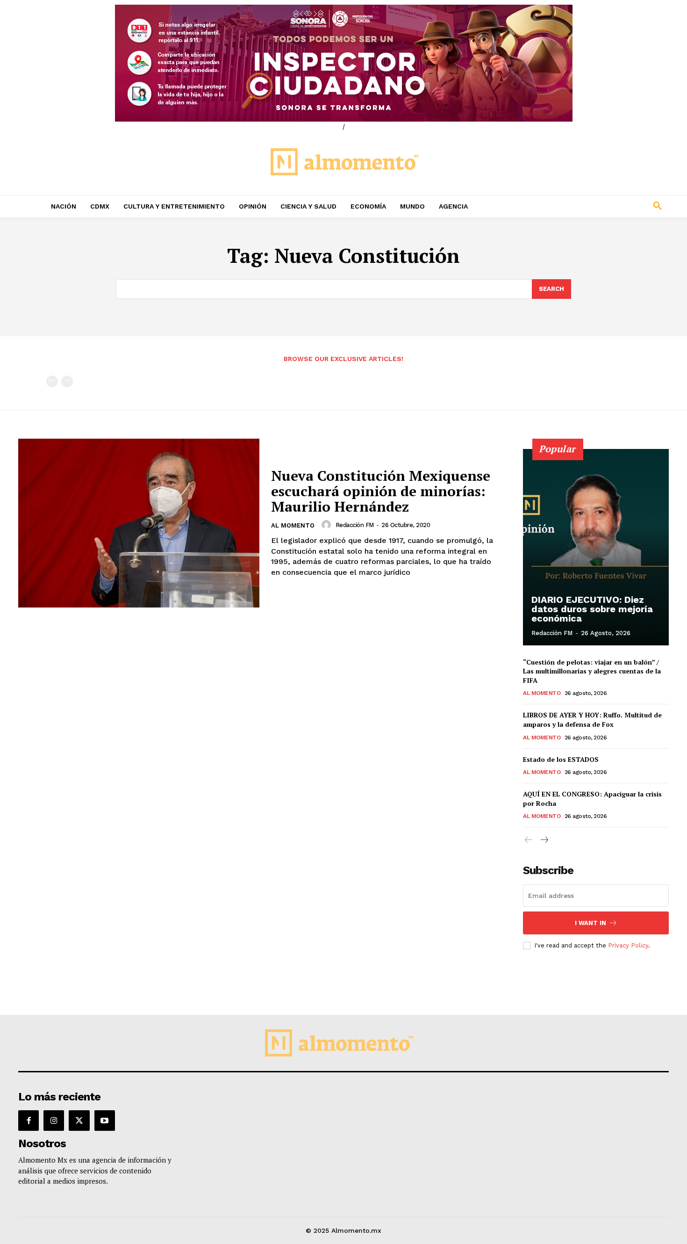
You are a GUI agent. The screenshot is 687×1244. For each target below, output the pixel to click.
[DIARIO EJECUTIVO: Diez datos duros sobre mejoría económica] (596, 547)
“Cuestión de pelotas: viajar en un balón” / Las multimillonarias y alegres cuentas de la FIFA (592, 671)
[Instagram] (53, 1120)
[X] (79, 1120)
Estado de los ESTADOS (561, 759)
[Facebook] (28, 1120)
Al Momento (293, 525)
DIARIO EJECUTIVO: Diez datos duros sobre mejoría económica (592, 609)
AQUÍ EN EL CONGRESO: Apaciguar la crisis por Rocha (592, 798)
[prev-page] (52, 381)
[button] (596, 206)
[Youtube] (104, 1120)
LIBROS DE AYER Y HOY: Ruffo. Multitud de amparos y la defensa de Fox (592, 719)
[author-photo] (328, 524)
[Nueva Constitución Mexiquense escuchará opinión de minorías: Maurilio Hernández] (138, 523)
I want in (590, 922)
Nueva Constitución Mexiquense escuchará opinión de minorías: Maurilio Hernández (380, 491)
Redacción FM (355, 524)
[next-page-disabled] (67, 381)
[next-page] (544, 840)
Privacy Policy (628, 945)
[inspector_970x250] (343, 63)
